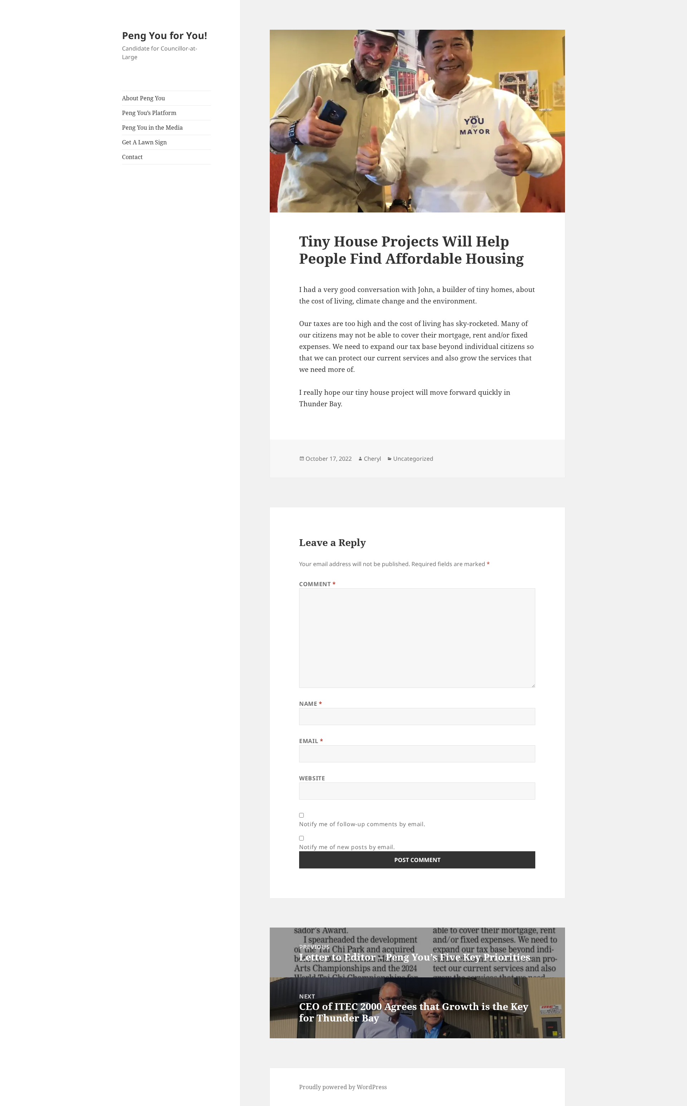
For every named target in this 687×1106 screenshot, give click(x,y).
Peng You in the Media (152, 127)
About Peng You (143, 98)
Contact (132, 157)
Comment (317, 584)
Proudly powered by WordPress (343, 1087)
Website (312, 778)
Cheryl (372, 459)
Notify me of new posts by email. (347, 847)
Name (310, 704)
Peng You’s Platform (149, 113)
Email (311, 741)
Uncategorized (413, 459)
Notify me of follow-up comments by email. (362, 824)
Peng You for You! (164, 35)
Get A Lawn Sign (144, 142)
